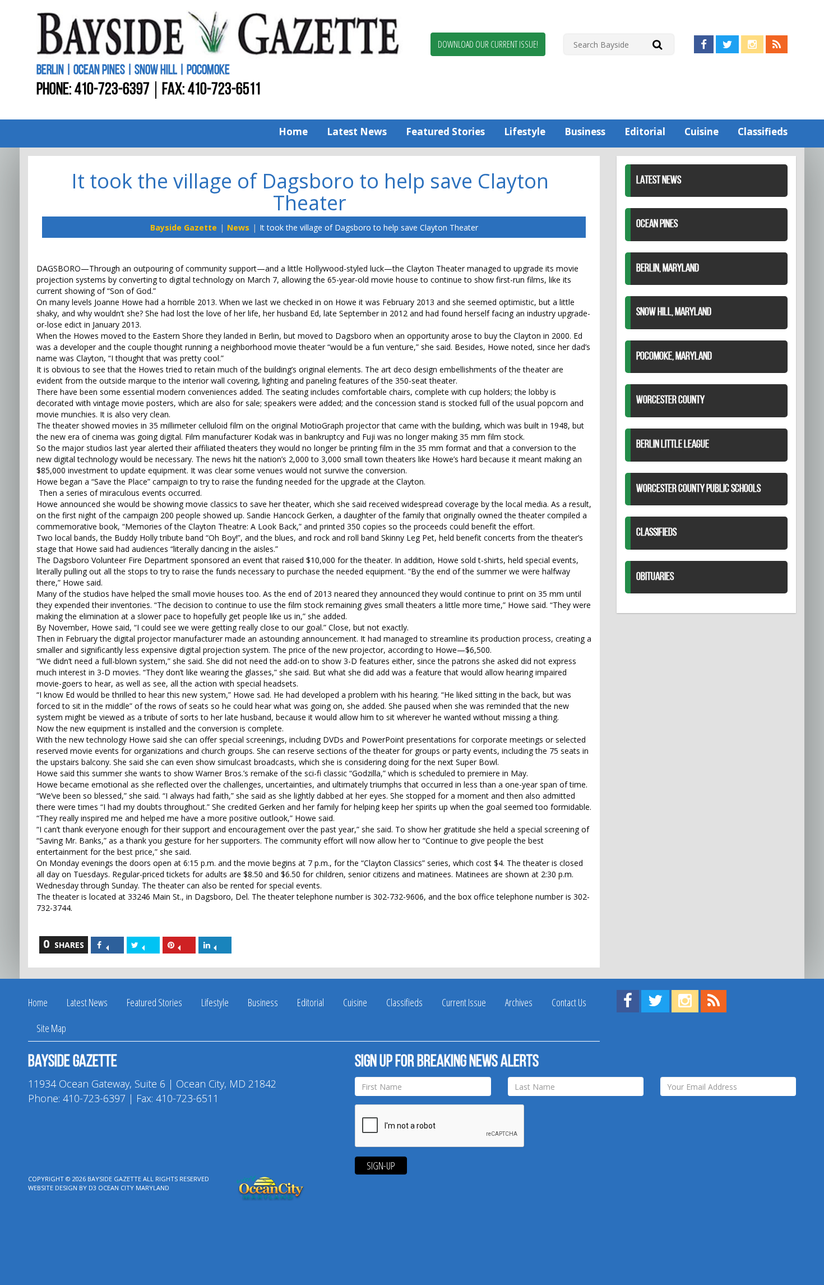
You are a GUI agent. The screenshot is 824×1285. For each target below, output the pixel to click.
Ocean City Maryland (133, 1187)
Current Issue (464, 1002)
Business (584, 131)
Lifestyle (524, 131)
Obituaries (655, 577)
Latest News (357, 131)
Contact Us (569, 1002)
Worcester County (670, 400)
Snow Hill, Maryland (673, 312)
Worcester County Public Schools (698, 489)
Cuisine (701, 131)
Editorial (644, 131)
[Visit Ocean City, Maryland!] (271, 1187)
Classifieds (763, 131)
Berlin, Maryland (667, 268)
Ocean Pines (657, 224)
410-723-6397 (112, 90)
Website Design (52, 1187)
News (238, 227)
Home (293, 131)
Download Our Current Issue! (488, 44)
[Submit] (657, 44)
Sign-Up (381, 1165)
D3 (92, 1187)
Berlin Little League (672, 444)
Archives (519, 1002)
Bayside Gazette (183, 227)
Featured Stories (445, 131)
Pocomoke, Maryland (674, 356)
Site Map (51, 1028)
